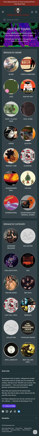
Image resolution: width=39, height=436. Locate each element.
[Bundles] (27, 305)
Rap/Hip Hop (28, 97)
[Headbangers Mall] (11, 178)
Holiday (28, 188)
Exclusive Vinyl (11, 270)
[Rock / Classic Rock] (11, 109)
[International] (11, 202)
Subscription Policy (15, 430)
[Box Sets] (27, 282)
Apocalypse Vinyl (10, 425)
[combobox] (19, 20)
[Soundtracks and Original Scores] (27, 202)
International (11, 213)
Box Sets (28, 293)
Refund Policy (5, 430)
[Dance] (11, 133)
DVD (27, 270)
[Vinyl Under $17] (11, 349)
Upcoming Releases (11, 247)
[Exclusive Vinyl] (11, 260)
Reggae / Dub (11, 166)
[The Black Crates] (27, 327)
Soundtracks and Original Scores (28, 214)
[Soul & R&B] (27, 109)
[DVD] (27, 260)
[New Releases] (11, 282)
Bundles (27, 315)
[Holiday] (27, 178)
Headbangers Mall (11, 189)
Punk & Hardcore (28, 74)
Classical (28, 166)
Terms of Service (26, 430)
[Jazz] (11, 86)
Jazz (11, 97)
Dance (11, 143)
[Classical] (27, 155)
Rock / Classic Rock (11, 120)
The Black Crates (28, 337)
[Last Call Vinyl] (11, 305)
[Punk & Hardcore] (27, 64)
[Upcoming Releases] (11, 235)
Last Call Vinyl (11, 315)
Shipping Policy (28, 428)
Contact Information (7, 431)
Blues (11, 74)
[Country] (27, 133)
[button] (36, 12)
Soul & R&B (27, 119)
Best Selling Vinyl (28, 361)
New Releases (11, 293)
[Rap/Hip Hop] (27, 86)
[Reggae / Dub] (11, 155)
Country (27, 143)
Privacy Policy (19, 428)
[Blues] (11, 64)
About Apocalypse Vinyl (8, 428)
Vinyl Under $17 (11, 360)
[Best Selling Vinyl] (27, 349)
